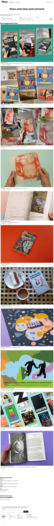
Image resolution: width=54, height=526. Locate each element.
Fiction (15, 23)
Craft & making (4, 20)
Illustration (3, 390)
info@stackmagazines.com (31, 516)
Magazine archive (20, 515)
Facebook (1, 479)
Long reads (29, 18)
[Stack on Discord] (29, 515)
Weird (12, 390)
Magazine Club (21, 20)
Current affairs (10, 20)
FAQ (9, 514)
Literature (3, 64)
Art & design (9, 18)
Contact (18, 514)
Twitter (1, 482)
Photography (8, 64)
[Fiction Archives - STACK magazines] (4, 2)
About (10, 518)
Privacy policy (11, 515)
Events (20, 18)
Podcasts (27, 20)
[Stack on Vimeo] (28, 515)
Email (1, 488)
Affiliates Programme (20, 518)
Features (24, 18)
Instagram (1, 485)
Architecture (4, 18)
